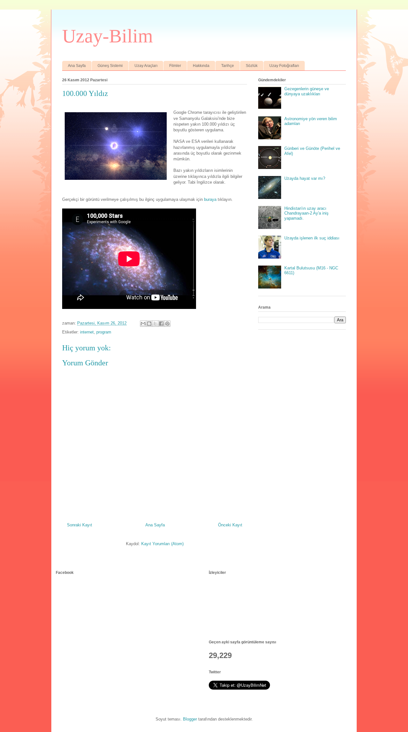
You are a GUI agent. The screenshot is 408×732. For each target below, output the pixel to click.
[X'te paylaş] (155, 323)
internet (87, 332)
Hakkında (201, 65)
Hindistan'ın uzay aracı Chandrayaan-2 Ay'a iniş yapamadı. (306, 213)
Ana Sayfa (77, 65)
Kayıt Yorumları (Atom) (162, 543)
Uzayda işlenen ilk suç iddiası (311, 238)
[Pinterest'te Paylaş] (167, 323)
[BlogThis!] (149, 323)
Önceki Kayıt (230, 525)
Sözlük (252, 65)
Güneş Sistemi (110, 65)
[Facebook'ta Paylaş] (161, 323)
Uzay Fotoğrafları (284, 65)
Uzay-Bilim (107, 36)
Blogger (190, 719)
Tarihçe (227, 65)
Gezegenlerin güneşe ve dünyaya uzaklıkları (306, 91)
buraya (210, 199)
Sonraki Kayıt (79, 525)
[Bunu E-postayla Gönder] (143, 323)
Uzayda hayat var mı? (304, 178)
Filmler (175, 65)
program (103, 332)
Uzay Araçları (146, 65)
